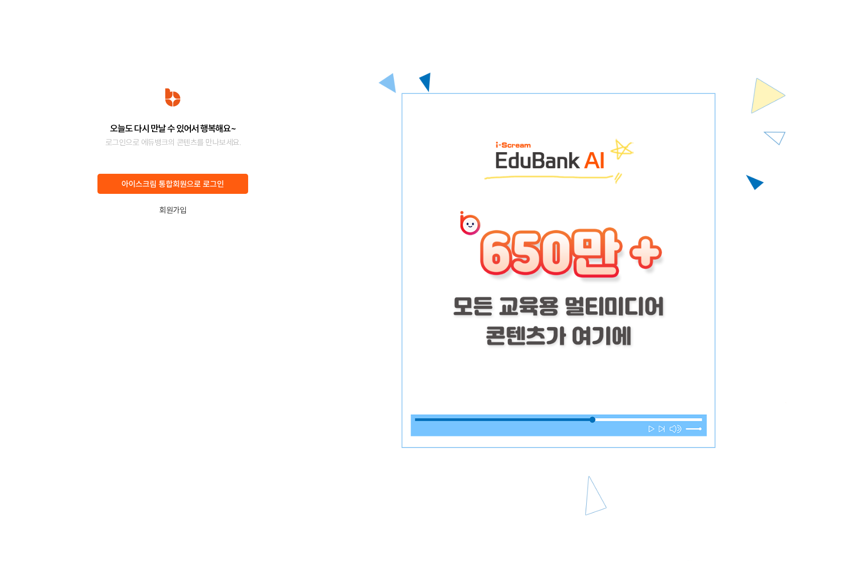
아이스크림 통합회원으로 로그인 (173, 184)
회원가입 (172, 210)
